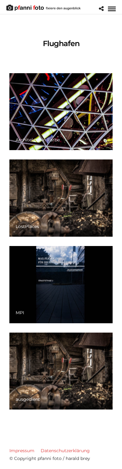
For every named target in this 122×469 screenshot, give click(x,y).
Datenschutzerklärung (65, 450)
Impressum (21, 450)
